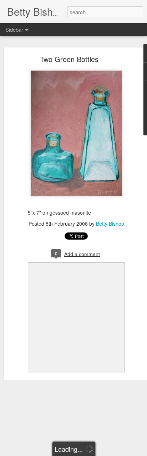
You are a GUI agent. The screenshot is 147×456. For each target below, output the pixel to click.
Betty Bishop (110, 223)
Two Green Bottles (69, 59)
